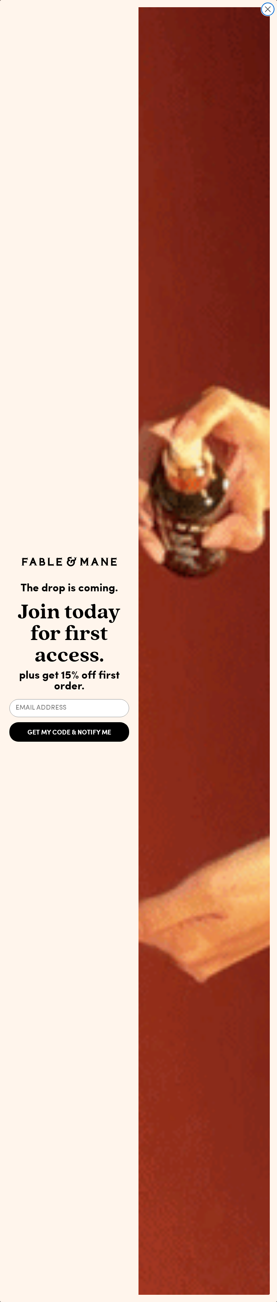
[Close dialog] (267, 9)
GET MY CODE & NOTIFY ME (69, 732)
